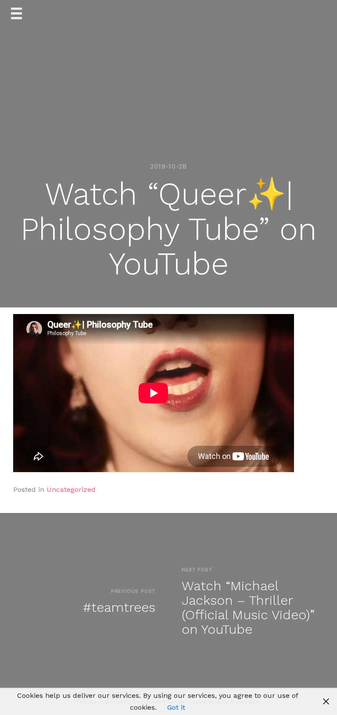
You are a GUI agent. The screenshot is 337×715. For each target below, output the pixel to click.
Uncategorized (71, 489)
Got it (176, 707)
